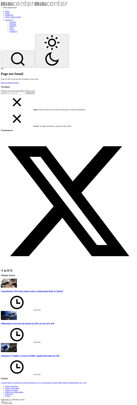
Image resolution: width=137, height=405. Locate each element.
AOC (81, 383)
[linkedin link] (5, 271)
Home (7, 11)
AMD (60, 383)
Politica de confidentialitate (14, 392)
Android (65, 383)
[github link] (11, 271)
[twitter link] (68, 268)
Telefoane (12, 24)
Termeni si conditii (11, 390)
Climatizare (13, 31)
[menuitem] (70, 11)
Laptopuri (12, 22)
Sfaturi (7, 13)
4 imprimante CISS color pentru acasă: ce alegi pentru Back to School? (32, 291)
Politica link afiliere (11, 386)
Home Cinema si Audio (13, 17)
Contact (7, 396)
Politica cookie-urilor (12, 388)
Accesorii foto (16, 383)
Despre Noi (9, 394)
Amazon (54, 383)
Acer (37, 383)
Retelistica (12, 26)
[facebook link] (2, 271)
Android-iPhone (73, 383)
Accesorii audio (6, 383)
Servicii (12, 30)
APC (85, 383)
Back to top (7, 403)
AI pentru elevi (46, 383)
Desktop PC (9, 15)
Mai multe (8, 20)
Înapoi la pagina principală (10, 83)
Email (3, 93)
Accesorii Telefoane (28, 383)
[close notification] (17, 110)
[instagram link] (8, 271)
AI (40, 383)
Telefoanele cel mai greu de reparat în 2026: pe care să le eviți (27, 323)
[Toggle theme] (52, 51)
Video (11, 28)
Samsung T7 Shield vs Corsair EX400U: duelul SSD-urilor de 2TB (30, 356)
